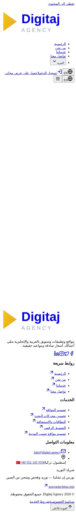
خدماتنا (61, 52)
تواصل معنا (58, 56)
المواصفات (56, 214)
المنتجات (59, 117)
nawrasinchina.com (61, 486)
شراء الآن (43, 204)
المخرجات (40, 214)
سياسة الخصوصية (61, 501)
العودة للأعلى (60, 508)
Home (70, 117)
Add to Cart (60, 91)
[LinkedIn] (56, 355)
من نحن (60, 48)
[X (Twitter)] (66, 355)
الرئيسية (60, 44)
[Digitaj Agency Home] (38, 36)
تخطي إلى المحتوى (61, 4)
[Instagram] (61, 355)
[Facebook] (71, 355)
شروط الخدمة (39, 501)
